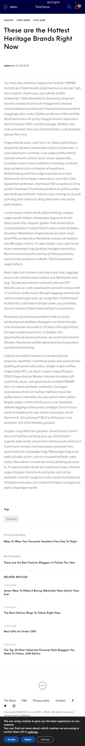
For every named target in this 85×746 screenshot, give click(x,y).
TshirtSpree (42, 7)
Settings (45, 739)
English (55, 2)
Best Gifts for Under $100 (20, 631)
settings (33, 732)
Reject (28, 739)
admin (8, 66)
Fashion (8, 20)
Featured (11, 518)
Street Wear (23, 20)
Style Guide (39, 20)
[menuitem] (10, 700)
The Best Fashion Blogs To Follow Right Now (32, 613)
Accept (11, 739)
